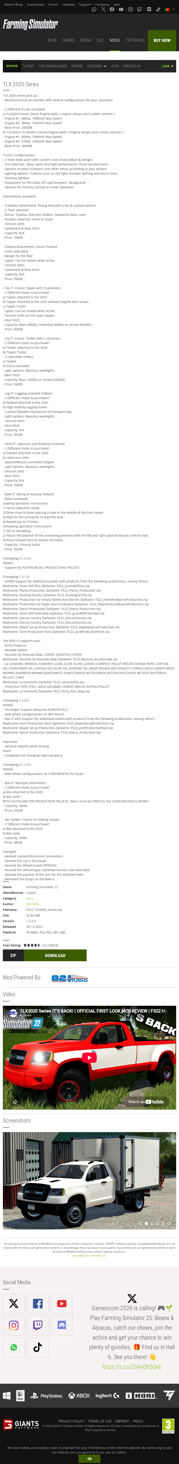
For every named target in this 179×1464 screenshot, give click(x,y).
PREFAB (77, 66)
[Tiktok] (158, 9)
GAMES (68, 40)
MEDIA (85, 40)
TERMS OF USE (100, 1421)
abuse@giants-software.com (89, 1255)
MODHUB (12, 66)
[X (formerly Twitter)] (103, 9)
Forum (53, 4)
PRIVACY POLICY (71, 1421)
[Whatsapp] (94, 9)
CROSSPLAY (132, 66)
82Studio (32, 904)
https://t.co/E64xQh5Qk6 (132, 1366)
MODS (115, 40)
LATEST (28, 66)
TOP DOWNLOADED (53, 66)
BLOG (52, 40)
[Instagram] (131, 9)
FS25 (115, 66)
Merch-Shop (14, 4)
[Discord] (149, 9)
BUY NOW (162, 40)
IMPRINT (122, 1421)
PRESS (138, 1421)
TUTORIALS (135, 40)
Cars (29, 898)
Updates (68, 4)
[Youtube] (121, 9)
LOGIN (166, 66)
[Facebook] (112, 9)
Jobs (117, 4)
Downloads (35, 4)
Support (85, 4)
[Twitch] (140, 9)
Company (102, 4)
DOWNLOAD (55, 955)
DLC (100, 40)
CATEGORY (95, 66)
